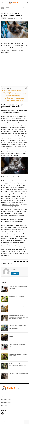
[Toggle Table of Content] (24, 88)
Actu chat (7, 7)
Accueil (2, 7)
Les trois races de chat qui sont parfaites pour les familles (13, 91)
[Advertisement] (14, 69)
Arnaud (13, 270)
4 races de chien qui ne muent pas (17, 306)
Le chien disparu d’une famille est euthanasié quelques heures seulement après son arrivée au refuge (18, 317)
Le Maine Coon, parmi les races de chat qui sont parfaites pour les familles (15, 94)
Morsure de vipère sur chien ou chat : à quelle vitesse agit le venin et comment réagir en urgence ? (18, 327)
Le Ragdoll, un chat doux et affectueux (14, 97)
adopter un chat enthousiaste (10, 204)
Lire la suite (15, 273)
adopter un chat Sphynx (14, 146)
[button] (2, 2)
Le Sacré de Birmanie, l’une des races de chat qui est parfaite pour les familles (14, 99)
